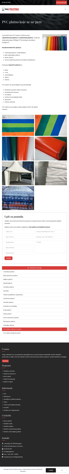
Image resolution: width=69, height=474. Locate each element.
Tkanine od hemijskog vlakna (12, 432)
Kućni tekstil (7, 376)
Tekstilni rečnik (7, 424)
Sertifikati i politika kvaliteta (12, 399)
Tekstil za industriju (9, 379)
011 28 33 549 (6, 2)
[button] (18, 125)
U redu (51, 470)
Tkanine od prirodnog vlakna (12, 429)
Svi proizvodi (61, 2)
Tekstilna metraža (9, 371)
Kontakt (6, 407)
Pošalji (8, 258)
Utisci (5, 402)
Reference (7, 396)
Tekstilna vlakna (8, 426)
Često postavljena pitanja (12, 405)
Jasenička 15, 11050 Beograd (12, 443)
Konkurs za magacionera (11, 410)
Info (5, 394)
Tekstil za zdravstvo (9, 374)
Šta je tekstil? (7, 421)
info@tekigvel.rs (9, 451)
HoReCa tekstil (8, 382)
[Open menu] (65, 9)
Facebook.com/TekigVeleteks (13, 457)
